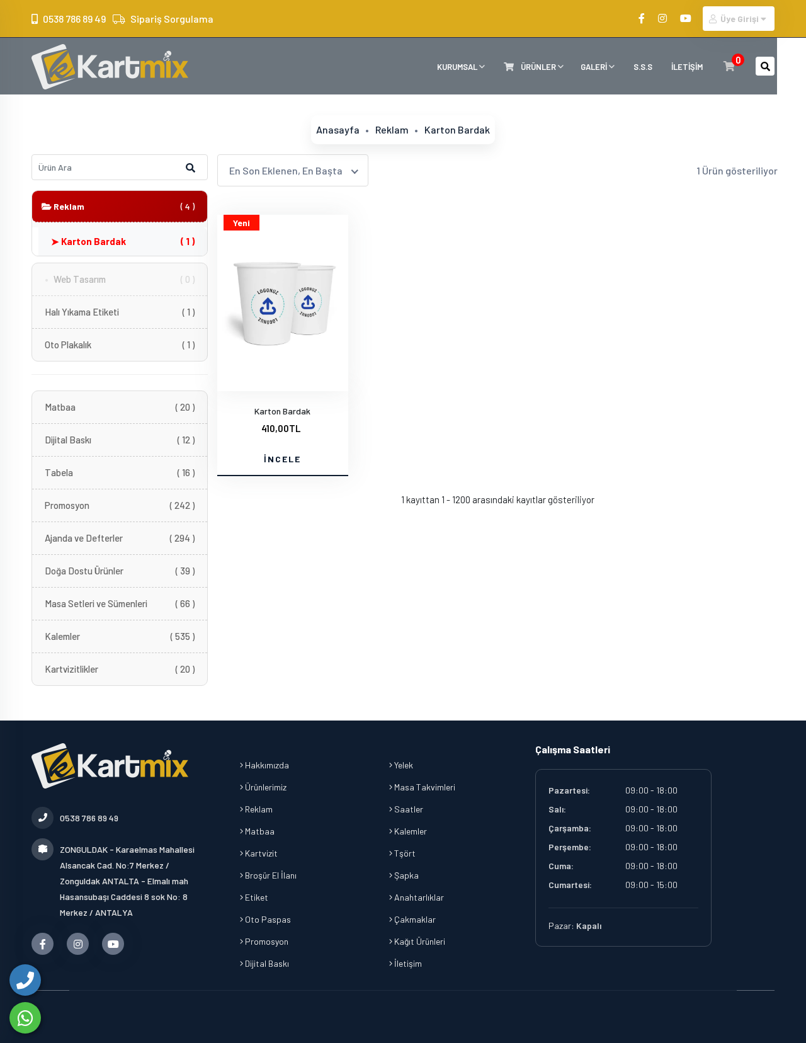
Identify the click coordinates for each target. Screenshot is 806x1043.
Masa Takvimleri (423, 787)
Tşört (404, 853)
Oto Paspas (267, 919)
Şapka (405, 875)
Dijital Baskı (120, 439)
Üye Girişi (739, 18)
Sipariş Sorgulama (171, 19)
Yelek (402, 765)
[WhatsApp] (25, 1018)
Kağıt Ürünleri (418, 941)
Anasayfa (338, 129)
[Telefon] (25, 980)
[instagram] (663, 18)
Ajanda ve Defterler (120, 538)
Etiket (255, 897)
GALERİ (595, 67)
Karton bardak (457, 129)
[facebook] (643, 18)
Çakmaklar (414, 919)
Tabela (120, 472)
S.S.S (642, 67)
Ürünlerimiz (265, 787)
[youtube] (686, 18)
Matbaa (120, 407)
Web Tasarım (124, 279)
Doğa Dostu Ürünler (120, 570)
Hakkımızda (266, 765)
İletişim (407, 963)
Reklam (392, 129)
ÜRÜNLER (538, 67)
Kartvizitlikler (120, 669)
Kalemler (120, 636)
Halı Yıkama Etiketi (120, 311)
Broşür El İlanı (270, 875)
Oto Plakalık (120, 344)
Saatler (407, 809)
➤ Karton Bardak (123, 241)
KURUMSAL (458, 67)
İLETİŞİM (687, 67)
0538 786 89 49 (74, 19)
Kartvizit (260, 853)
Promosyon (120, 505)
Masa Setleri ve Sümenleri (120, 603)
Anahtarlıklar (418, 897)
